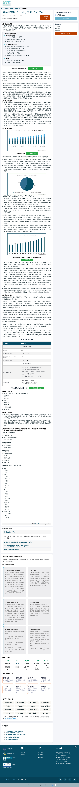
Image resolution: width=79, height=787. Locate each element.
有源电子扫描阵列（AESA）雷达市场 (16, 734)
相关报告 (57, 31)
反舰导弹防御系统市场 (12, 737)
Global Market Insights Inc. (9, 780)
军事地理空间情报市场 (12, 740)
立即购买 (66, 18)
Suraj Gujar (38, 524)
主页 (2, 8)
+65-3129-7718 (63, 761)
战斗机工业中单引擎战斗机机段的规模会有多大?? (18, 542)
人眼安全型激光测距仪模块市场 (15, 732)
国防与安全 (17, 8)
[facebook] (69, 779)
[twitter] (65, 779)
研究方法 (57, 28)
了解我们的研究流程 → (11, 719)
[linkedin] (60, 779)
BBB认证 (17, 664)
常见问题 (57, 26)
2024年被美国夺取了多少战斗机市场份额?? (16, 546)
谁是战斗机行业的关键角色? (12, 549)
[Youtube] (74, 779)
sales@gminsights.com (65, 763)
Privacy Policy (49, 785)
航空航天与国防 (9, 8)
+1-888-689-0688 (65, 757)
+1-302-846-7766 (63, 759)
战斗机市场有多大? (9, 532)
